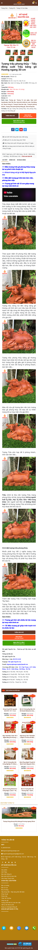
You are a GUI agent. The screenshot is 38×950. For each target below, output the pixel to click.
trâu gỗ (9, 108)
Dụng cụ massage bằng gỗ (9, 907)
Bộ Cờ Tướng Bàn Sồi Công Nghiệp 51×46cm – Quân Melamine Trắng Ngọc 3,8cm (10, 763)
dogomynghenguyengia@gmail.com (13, 853)
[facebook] (2, 862)
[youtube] (12, 862)
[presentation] (5, 822)
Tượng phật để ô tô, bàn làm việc (11, 902)
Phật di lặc (4, 896)
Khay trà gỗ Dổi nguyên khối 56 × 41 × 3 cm (10, 710)
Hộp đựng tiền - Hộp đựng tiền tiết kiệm (12, 892)
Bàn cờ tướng (5, 885)
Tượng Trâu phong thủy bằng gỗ (15, 106)
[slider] (4, 74)
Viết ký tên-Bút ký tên (7, 904)
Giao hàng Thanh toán (7, 878)
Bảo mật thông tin (6, 874)
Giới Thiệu (4, 872)
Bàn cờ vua (4, 887)
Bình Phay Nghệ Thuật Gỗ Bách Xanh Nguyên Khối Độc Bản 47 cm (27, 763)
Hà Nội (28, 669)
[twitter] (5, 862)
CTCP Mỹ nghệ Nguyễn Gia (25, 948)
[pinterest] (8, 862)
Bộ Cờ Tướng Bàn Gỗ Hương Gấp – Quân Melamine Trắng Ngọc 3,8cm (27, 789)
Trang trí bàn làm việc (20, 104)
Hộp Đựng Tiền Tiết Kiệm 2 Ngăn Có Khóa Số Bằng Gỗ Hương (27, 736)
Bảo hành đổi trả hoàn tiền (8, 876)
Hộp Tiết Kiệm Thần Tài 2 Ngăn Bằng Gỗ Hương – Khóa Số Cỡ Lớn (10, 736)
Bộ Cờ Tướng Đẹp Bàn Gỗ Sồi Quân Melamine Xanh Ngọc (27, 710)
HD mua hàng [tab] (21, 160)
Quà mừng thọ (30, 106)
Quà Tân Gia (12, 102)
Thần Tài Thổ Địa (6, 898)
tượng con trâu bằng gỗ (8, 110)
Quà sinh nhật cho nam (23, 102)
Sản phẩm (4, 870)
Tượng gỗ (12, 8)
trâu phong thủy (31, 108)
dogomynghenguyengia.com (11, 850)
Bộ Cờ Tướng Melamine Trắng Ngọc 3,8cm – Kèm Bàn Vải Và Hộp (10, 789)
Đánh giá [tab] (12, 160)
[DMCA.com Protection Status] (12, 944)
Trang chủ (4, 8)
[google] (15, 862)
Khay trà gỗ (4, 894)
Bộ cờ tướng (4, 889)
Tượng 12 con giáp (22, 8)
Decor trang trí (8, 104)
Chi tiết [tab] (4, 160)
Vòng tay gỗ (4, 900)
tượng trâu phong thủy (19, 108)
